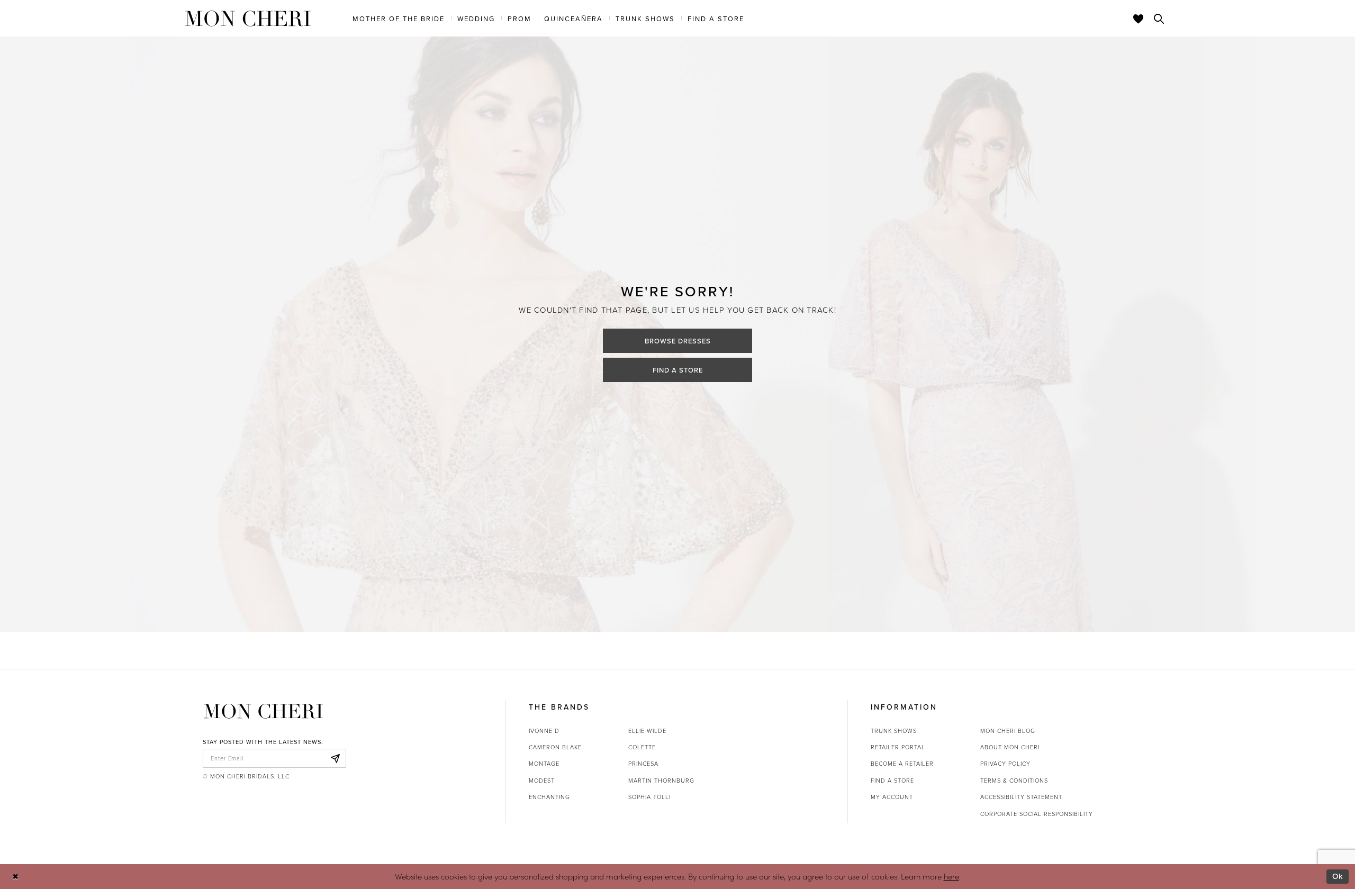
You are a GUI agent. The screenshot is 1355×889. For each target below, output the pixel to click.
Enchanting (549, 797)
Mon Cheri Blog (1007, 730)
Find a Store (678, 370)
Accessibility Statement (1021, 797)
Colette (642, 747)
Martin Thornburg (661, 780)
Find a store (892, 780)
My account (892, 797)
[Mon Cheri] (263, 711)
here (951, 876)
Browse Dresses (678, 341)
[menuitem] (398, 18)
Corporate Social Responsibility (1036, 814)
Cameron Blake (555, 747)
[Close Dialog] (15, 876)
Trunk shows (894, 730)
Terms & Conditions (1014, 780)
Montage (544, 763)
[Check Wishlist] (1138, 18)
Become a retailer (902, 763)
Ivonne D (544, 730)
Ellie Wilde (647, 730)
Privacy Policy (1005, 763)
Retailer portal (898, 747)
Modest (542, 780)
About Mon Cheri (1010, 747)
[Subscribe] (335, 758)
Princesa (643, 763)
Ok (1337, 876)
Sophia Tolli (649, 797)
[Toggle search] (1159, 18)
